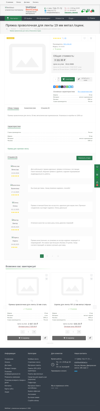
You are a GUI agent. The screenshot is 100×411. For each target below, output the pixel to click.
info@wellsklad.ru (80, 362)
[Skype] (69, 87)
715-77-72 (54, 8)
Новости (60, 18)
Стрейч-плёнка (33, 400)
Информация (43, 18)
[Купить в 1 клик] (45, 338)
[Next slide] (94, 307)
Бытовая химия (33, 397)
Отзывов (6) (45, 108)
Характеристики (30, 108)
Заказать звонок (71, 12)
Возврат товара (10, 368)
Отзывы (28, 18)
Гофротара (32, 382)
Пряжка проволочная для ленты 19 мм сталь (28, 305)
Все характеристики (85, 91)
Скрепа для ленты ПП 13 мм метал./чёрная (72, 305)
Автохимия (32, 394)
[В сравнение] (91, 38)
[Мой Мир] (59, 87)
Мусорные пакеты (34, 365)
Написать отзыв (84, 158)
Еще (71, 18)
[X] (62, 87)
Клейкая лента (33, 359)
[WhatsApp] (67, 87)
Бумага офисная (34, 391)
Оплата (7, 362)
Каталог (14, 18)
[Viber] (64, 87)
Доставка (8, 365)
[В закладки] (84, 38)
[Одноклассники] (57, 87)
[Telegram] (72, 87)
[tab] (47, 343)
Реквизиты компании (12, 377)
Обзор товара (13, 108)
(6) (65, 38)
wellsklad (67, 44)
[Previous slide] (5, 307)
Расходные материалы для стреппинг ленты (47, 29)
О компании (9, 359)
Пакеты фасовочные (35, 374)
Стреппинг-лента (25, 29)
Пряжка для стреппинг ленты (18, 149)
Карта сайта (9, 389)
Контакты (8, 385)
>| (57, 256)
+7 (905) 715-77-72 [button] (82, 359)
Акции (7, 392)
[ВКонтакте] (54, 87)
